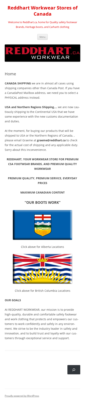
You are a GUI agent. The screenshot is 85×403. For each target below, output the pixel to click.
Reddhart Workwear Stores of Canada (42, 11)
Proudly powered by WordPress (22, 395)
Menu (42, 36)
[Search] (73, 369)
